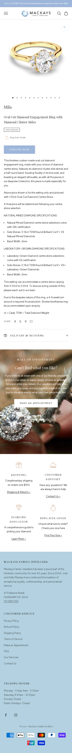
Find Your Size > (53, 535)
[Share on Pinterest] (25, 321)
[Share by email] (31, 321)
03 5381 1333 (11, 601)
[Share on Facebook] (15, 321)
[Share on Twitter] (20, 321)
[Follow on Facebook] (6, 715)
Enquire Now (19, 149)
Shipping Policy (12, 633)
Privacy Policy (11, 620)
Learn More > (19, 538)
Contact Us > (53, 496)
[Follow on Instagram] (16, 715)
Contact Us (10, 663)
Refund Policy (11, 626)
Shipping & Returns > (19, 492)
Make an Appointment (36, 403)
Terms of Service (13, 639)
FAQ (6, 651)
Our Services (11, 657)
